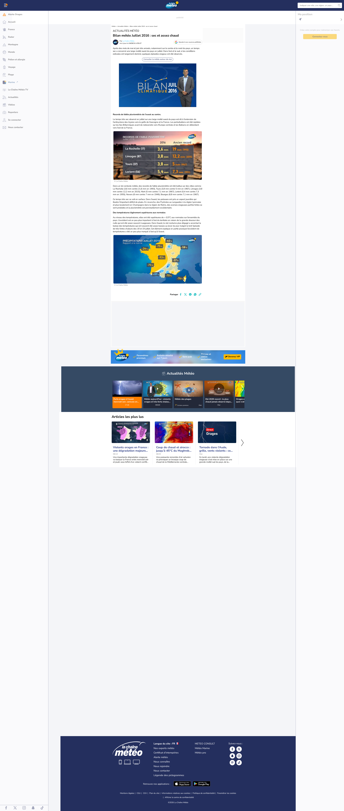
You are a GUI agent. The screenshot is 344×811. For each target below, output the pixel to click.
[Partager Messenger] (190, 294)
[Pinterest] (232, 762)
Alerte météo (161, 757)
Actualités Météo (122, 26)
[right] (242, 389)
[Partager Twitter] (185, 294)
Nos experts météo (164, 748)
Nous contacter (162, 770)
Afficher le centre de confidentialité (179, 797)
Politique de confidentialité (204, 793)
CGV (145, 793)
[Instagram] (239, 756)
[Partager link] (200, 294)
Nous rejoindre (161, 766)
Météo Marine (202, 748)
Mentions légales (127, 793)
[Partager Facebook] (180, 294)
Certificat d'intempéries (166, 752)
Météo (114, 26)
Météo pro (200, 752)
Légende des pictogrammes (169, 775)
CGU (139, 793)
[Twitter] (239, 749)
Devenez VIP (234, 356)
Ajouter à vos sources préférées (190, 42)
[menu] (6, 5)
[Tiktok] (239, 762)
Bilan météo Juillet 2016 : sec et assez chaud (143, 26)
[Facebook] (232, 749)
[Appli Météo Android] (201, 784)
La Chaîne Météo (128, 41)
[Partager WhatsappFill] (195, 294)
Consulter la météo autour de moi (158, 59)
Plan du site (154, 793)
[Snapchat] (232, 756)
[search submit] (339, 5)
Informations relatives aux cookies (176, 793)
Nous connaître (162, 761)
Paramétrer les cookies (226, 793)
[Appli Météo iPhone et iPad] (182, 784)
